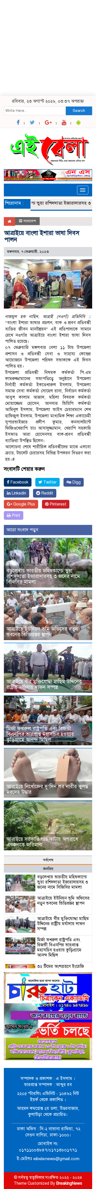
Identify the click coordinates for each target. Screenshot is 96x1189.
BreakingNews (69, 1183)
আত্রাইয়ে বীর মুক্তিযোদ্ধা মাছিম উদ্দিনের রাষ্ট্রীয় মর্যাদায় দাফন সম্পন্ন (44, 684)
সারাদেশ (29, 221)
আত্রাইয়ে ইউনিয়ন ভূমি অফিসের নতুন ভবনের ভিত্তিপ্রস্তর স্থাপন (42, 632)
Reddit (46, 493)
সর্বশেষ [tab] (48, 860)
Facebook (18, 482)
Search (79, 110)
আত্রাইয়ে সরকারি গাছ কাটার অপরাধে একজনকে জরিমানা (42, 842)
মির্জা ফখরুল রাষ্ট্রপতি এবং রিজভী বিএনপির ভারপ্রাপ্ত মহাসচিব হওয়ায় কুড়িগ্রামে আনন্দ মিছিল (40, 734)
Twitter (49, 482)
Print (15, 515)
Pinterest (57, 504)
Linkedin (18, 493)
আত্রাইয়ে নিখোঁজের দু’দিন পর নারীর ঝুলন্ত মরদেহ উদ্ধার (47, 789)
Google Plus (23, 504)
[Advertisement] (48, 48)
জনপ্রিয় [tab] (48, 868)
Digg (76, 482)
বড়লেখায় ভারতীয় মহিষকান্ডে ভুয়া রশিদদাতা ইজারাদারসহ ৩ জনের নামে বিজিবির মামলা (43, 576)
